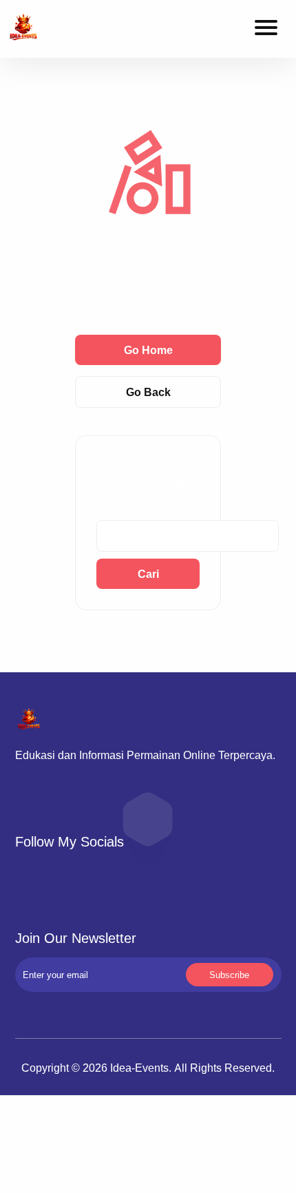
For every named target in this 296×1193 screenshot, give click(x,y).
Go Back (148, 392)
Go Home (148, 350)
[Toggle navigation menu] (266, 29)
